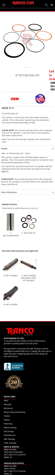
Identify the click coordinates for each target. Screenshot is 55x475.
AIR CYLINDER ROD (11, 235)
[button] (25, 68)
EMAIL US (8, 457)
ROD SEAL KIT (30, 233)
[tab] (27, 148)
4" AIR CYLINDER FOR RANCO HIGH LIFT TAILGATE (28, 278)
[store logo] (23, 3)
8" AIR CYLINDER (10, 304)
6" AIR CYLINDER (10, 275)
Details (4, 148)
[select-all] (34, 208)
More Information (9, 192)
